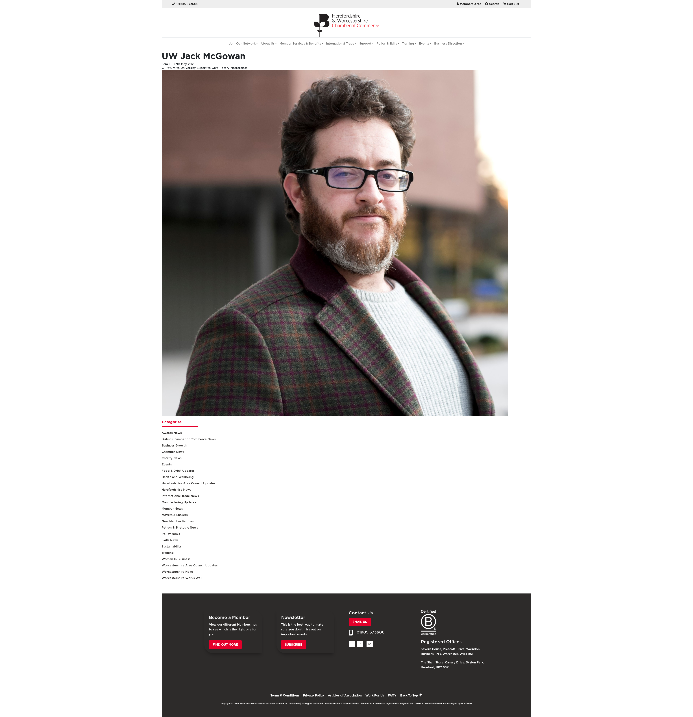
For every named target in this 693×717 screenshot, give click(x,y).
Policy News (171, 534)
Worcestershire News (177, 571)
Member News (172, 508)
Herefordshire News (176, 489)
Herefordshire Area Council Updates (188, 483)
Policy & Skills (386, 43)
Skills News (170, 540)
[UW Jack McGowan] (335, 415)
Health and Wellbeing (178, 477)
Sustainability (172, 546)
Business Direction (448, 43)
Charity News (172, 458)
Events (424, 43)
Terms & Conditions (285, 695)
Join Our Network (242, 43)
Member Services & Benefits (300, 43)
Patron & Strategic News (180, 527)
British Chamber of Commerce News (189, 439)
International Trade (340, 43)
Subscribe (293, 644)
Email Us (359, 622)
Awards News (172, 433)
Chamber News (173, 452)
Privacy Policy (313, 695)
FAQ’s (392, 695)
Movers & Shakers (175, 515)
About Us (267, 43)
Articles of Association (345, 695)
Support (365, 43)
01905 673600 (187, 4)
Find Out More (225, 644)
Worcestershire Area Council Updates (190, 565)
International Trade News (180, 496)
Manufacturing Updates (179, 502)
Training (408, 43)
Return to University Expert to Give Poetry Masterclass (204, 68)
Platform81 (467, 703)
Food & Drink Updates (178, 470)
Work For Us (374, 695)
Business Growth (174, 445)
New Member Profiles (178, 521)
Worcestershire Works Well (182, 578)
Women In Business (176, 559)
